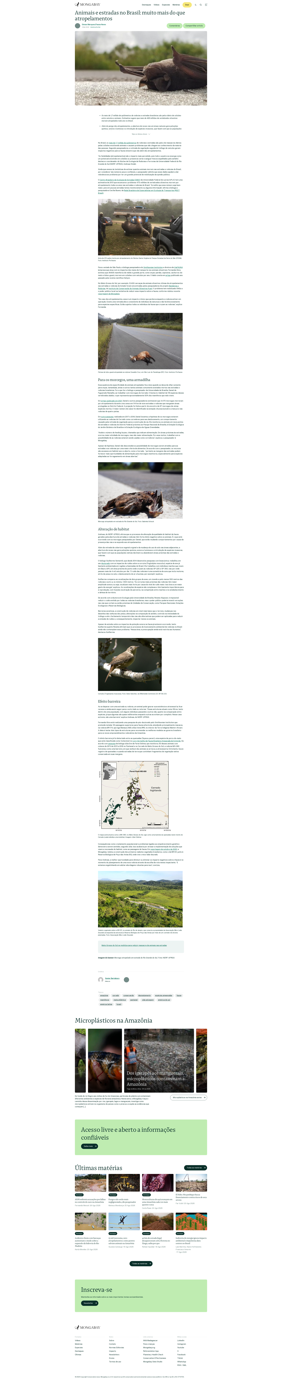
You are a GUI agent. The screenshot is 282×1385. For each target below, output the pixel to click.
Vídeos (156, 5)
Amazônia (104, 995)
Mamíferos (104, 1000)
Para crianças (149, 1344)
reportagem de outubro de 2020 (163, 849)
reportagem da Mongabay (109, 294)
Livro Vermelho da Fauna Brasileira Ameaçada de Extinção (157, 741)
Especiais (166, 5)
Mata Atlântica (120, 1000)
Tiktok (180, 1358)
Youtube (180, 1348)
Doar (187, 5)
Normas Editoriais (116, 1348)
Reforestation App (151, 1351)
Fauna (179, 995)
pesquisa (111, 744)
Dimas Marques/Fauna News (94, 24)
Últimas (78, 1355)
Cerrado (115, 995)
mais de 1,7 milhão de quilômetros (122, 143)
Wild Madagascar (150, 1340)
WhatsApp (181, 1362)
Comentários (174, 26)
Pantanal (134, 1000)
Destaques (146, 5)
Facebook (181, 1355)
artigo (168, 275)
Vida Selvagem (148, 1000)
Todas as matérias (194, 1168)
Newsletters (114, 1355)
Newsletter (88, 1303)
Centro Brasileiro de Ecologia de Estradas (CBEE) (120, 180)
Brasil (119, 1004)
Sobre (111, 1340)
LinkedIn (180, 1340)
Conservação (128, 995)
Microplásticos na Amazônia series (187, 1097)
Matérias (176, 5)
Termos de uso (115, 1362)
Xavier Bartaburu (112, 978)
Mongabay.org (149, 1348)
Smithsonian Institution (153, 267)
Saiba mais (88, 1146)
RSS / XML (181, 1365)
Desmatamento (144, 995)
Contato (112, 1344)
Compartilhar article (194, 26)
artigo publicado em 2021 (111, 401)
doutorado (105, 563)
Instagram (181, 1344)
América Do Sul (95, 27)
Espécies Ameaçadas (163, 995)
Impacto (112, 1351)
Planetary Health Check (153, 1355)
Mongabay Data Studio (152, 1362)
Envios (111, 1358)
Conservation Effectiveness (154, 1358)
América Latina (106, 1004)
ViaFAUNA (178, 267)
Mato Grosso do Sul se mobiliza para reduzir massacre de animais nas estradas (134, 945)
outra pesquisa (107, 417)
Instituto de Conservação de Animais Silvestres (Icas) (130, 289)
